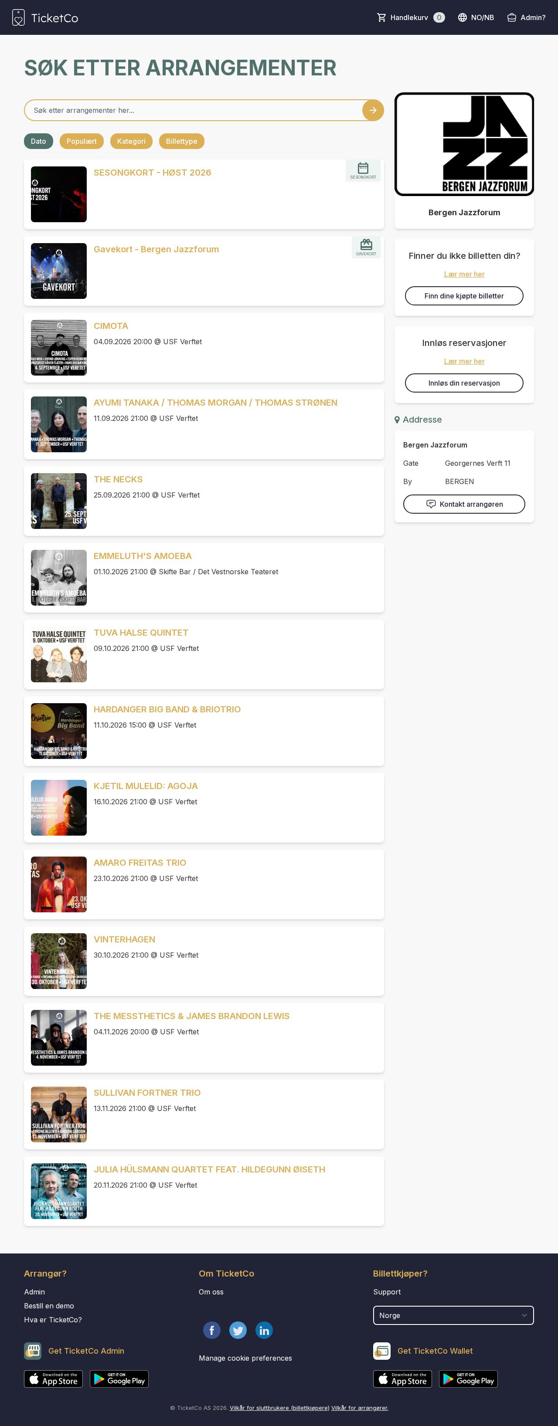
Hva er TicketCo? (53, 1319)
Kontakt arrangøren (471, 504)
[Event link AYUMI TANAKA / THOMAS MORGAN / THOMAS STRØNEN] (55, 424)
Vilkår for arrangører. (359, 1407)
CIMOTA (111, 326)
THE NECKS (118, 479)
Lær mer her (464, 274)
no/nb (482, 17)
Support (387, 1291)
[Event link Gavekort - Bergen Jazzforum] (55, 271)
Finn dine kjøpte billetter (464, 295)
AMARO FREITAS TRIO (140, 862)
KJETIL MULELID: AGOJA (146, 786)
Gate (410, 463)
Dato (38, 141)
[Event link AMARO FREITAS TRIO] (55, 884)
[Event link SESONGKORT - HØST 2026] (55, 194)
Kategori (131, 141)
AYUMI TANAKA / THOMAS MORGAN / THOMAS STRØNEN (215, 402)
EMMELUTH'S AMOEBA (143, 556)
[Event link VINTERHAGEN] (55, 961)
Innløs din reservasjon (464, 383)
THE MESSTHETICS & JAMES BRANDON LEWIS (192, 1016)
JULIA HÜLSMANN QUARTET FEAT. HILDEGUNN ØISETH (209, 1169)
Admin (34, 1291)
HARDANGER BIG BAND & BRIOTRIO (167, 709)
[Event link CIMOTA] (55, 348)
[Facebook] (212, 1330)
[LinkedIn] (264, 1330)
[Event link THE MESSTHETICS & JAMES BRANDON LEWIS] (55, 1038)
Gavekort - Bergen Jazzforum (156, 249)
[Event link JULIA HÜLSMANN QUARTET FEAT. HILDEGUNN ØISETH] (55, 1191)
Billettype (181, 141)
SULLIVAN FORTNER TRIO (147, 1092)
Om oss (211, 1291)
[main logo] (45, 17)
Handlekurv (416, 17)
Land (382, 1301)
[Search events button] (373, 110)
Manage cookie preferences (245, 1358)
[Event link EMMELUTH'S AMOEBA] (55, 578)
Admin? (533, 17)
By (407, 481)
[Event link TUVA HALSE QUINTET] (55, 654)
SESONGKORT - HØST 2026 (152, 172)
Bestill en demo (49, 1305)
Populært (82, 141)
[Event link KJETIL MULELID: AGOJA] (55, 808)
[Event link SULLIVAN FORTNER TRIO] (55, 1114)
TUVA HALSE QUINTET (141, 632)
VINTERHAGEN (124, 939)
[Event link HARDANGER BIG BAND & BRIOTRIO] (55, 731)
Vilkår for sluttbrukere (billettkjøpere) (280, 1407)
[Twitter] (238, 1330)
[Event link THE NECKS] (55, 501)
